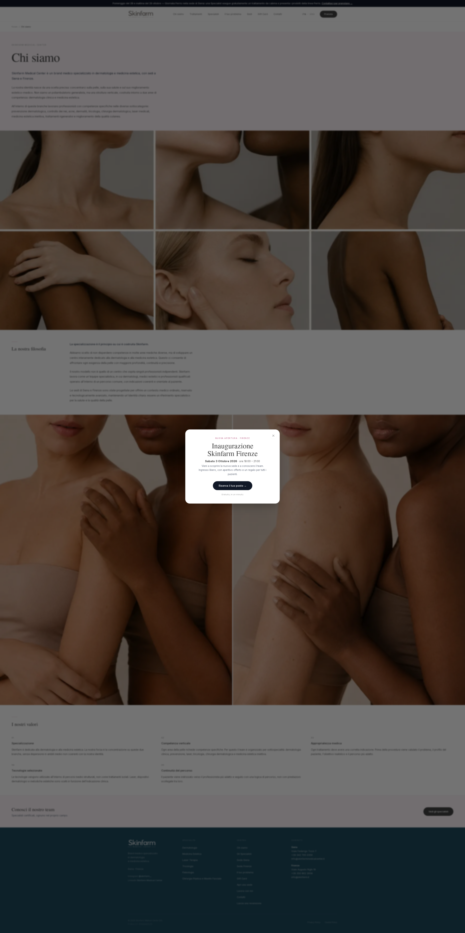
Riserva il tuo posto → (232, 485)
